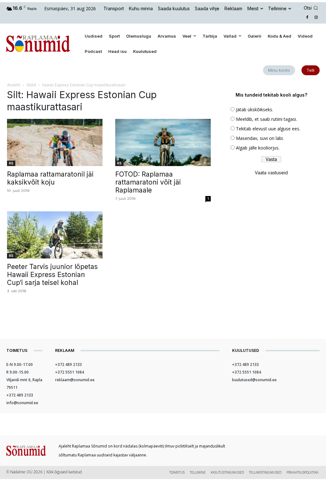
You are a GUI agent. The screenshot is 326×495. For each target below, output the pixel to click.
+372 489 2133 (19, 395)
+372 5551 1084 (69, 372)
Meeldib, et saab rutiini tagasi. (266, 119)
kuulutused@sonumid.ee (254, 379)
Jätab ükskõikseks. (254, 109)
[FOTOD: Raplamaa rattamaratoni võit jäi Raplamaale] (163, 142)
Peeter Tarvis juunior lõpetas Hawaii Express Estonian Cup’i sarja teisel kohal (52, 275)
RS (11, 163)
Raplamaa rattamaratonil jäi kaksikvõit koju (50, 178)
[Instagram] (316, 17)
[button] (312, 8)
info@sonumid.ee (22, 402)
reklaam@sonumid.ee (75, 379)
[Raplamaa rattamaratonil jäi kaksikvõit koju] (55, 142)
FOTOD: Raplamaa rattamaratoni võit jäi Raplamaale (148, 182)
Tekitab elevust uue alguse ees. (268, 129)
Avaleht (13, 85)
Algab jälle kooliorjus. (258, 148)
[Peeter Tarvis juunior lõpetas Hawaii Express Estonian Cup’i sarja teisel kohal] (55, 234)
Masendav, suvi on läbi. (260, 138)
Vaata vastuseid (271, 172)
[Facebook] (307, 17)
